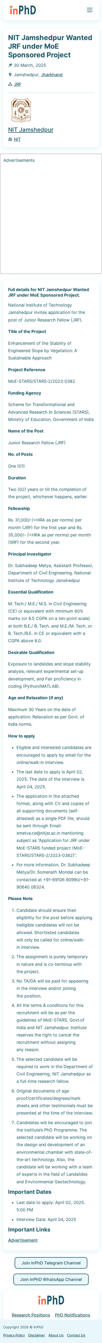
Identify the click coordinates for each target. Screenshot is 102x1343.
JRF (17, 84)
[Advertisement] (51, 219)
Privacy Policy (14, 1335)
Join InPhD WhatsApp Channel (51, 1279)
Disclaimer (36, 1335)
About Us (56, 1335)
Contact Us (76, 1335)
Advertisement (23, 1240)
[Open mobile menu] (89, 10)
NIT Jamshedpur (30, 130)
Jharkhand (52, 74)
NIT (17, 139)
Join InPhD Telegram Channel (51, 1263)
